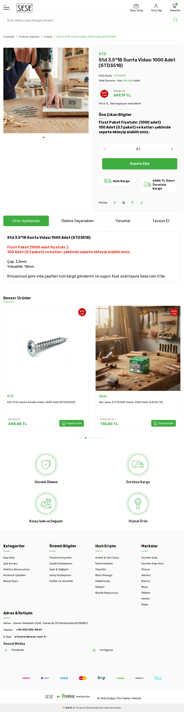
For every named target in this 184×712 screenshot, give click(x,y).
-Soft (67, 707)
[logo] (24, 7)
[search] (176, 20)
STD (102, 54)
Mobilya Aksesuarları (16, 569)
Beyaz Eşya (10, 581)
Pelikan (145, 592)
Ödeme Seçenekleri (77, 221)
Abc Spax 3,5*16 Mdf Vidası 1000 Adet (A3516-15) (131, 402)
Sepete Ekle (139, 164)
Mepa (144, 604)
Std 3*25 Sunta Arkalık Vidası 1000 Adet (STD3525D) (41, 402)
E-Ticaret (79, 707)
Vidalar (48, 36)
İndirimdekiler (104, 563)
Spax (103, 396)
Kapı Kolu (9, 557)
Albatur (146, 575)
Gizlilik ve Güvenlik (61, 581)
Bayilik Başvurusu (106, 592)
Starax (145, 569)
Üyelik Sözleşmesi (60, 563)
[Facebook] (5, 650)
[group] (46, 90)
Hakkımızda (102, 581)
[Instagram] (94, 650)
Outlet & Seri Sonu (107, 557)
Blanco (145, 581)
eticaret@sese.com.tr (30, 636)
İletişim (100, 586)
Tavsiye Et (161, 221)
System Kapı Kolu (152, 563)
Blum (144, 586)
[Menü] (6, 8)
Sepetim (100, 569)
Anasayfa (8, 36)
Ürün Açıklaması (26, 221)
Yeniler (145, 598)
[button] (43, 137)
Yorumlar (123, 221)
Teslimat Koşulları (60, 557)
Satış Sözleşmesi (60, 575)
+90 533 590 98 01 (29, 629)
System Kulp (149, 557)
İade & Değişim (58, 569)
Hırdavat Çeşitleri (29, 36)
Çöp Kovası (10, 563)
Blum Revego (103, 575)
